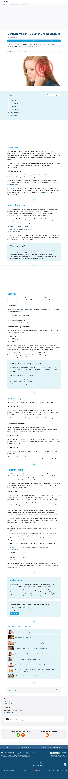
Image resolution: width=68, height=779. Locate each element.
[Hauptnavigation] (65, 1)
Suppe (54, 483)
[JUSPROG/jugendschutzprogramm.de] (55, 753)
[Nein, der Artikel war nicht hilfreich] (23, 735)
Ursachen (14, 100)
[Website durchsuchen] (58, 1)
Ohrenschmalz (20, 451)
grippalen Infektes (42, 180)
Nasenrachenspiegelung (21, 379)
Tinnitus (34, 237)
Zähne (44, 192)
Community (14, 747)
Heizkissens (40, 497)
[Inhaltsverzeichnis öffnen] (65, 764)
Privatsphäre (64, 770)
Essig (47, 503)
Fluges (9, 157)
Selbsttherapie (15, 112)
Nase (58, 441)
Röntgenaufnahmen (17, 381)
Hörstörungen (43, 355)
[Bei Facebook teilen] (16, 41)
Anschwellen (49, 219)
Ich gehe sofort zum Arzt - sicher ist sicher (23, 610)
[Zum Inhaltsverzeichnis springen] (34, 199)
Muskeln (44, 476)
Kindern (37, 594)
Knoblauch (41, 533)
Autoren (50, 747)
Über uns (44, 747)
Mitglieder (20, 747)
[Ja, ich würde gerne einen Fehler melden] (47, 735)
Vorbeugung (14, 115)
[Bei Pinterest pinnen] (52, 41)
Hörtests (25, 357)
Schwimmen (30, 592)
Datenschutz (58, 770)
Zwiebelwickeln (14, 549)
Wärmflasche (26, 497)
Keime (47, 213)
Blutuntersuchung (20, 369)
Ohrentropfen (32, 439)
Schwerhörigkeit (24, 237)
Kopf (26, 510)
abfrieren (24, 165)
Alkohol (9, 505)
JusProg (61, 758)
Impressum (51, 770)
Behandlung (14, 109)
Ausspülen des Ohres (17, 453)
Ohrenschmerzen (49, 153)
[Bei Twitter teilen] (34, 41)
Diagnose (13, 106)
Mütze (11, 592)
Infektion (17, 367)
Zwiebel (12, 547)
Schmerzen (16, 4)
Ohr (33, 151)
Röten (41, 219)
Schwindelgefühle (15, 239)
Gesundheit (3, 4)
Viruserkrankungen (16, 188)
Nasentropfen (25, 441)
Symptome (10, 4)
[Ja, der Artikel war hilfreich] (18, 735)
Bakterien (13, 175)
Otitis (42, 177)
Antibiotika (10, 412)
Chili (39, 483)
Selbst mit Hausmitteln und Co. (20, 607)
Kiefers (27, 381)
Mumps (55, 188)
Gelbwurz (10, 522)
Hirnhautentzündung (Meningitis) (21, 226)
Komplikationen (15, 103)
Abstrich (49, 369)
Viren (54, 515)
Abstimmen (14, 613)
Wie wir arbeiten (57, 747)
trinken (34, 476)
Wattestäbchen (11, 184)
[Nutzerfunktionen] (62, 1)
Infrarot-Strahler (11, 565)
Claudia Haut (7, 701)
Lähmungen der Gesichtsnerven (18, 229)
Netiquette (26, 747)
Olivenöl (45, 538)
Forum (8, 747)
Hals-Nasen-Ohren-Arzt (20, 309)
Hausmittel (42, 495)
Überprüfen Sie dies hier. (38, 765)
